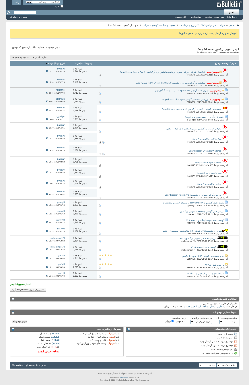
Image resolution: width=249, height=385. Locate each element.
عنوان (233, 64)
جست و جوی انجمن (22, 57)
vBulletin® (124, 378)
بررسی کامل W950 (214, 265)
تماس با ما (41, 365)
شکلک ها (55, 337)
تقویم (216, 17)
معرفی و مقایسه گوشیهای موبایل (159, 25)
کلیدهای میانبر (180, 17)
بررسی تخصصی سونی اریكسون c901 (197, 238)
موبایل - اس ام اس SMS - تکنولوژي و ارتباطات (202, 25)
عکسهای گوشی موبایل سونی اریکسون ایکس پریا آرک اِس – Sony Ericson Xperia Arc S (162, 72)
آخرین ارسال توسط (56, 64)
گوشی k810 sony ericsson (203, 247)
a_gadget (191, 120)
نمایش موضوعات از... (226, 318)
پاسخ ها (88, 64)
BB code (55, 334)
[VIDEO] (55, 343)
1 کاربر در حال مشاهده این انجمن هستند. (204, 306)
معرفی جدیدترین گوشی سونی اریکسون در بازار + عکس (193, 129)
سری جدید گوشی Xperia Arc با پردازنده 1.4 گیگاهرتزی (181, 91)
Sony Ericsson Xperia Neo (209, 173)
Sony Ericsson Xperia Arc (209, 184)
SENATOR (191, 94)
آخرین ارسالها (232, 17)
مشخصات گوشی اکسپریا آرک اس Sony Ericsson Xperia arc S (191, 109)
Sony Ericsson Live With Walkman (205, 151)
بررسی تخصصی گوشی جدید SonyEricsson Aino (185, 99)
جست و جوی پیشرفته (19, 17)
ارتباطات (208, 17)
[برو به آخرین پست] (47, 72)
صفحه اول (30, 365)
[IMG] (56, 340)
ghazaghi (192, 206)
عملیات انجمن (195, 17)
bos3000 (192, 234)
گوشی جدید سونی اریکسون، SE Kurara (205, 220)
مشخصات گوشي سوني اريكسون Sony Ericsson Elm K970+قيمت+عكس (170, 83)
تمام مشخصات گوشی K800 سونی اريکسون (202, 256)
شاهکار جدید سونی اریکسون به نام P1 (205, 274)
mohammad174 (188, 241)
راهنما (16, 2)
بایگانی (19, 365)
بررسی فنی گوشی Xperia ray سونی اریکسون (201, 211)
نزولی (168, 321)
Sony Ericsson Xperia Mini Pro (206, 139)
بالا (12, 290)
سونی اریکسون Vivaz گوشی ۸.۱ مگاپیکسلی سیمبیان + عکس (192, 231)
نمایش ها (79, 64)
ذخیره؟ (58, 7)
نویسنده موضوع (222, 64)
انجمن (231, 13)
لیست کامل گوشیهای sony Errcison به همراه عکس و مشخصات (193, 203)
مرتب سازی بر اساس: (201, 318)
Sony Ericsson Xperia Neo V (208, 162)
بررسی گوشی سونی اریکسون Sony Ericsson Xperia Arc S (193, 195)
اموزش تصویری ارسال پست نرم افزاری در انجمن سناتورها (208, 33)
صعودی (180, 321)
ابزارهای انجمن (41, 57)
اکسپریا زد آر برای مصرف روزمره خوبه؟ (204, 117)
